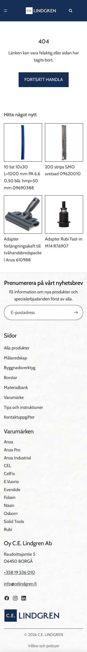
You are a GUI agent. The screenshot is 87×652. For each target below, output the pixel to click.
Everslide (12, 489)
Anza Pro (12, 450)
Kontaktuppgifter (19, 417)
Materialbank (16, 387)
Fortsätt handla (43, 79)
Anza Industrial (17, 458)
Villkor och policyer (43, 646)
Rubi (8, 529)
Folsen (9, 497)
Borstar (10, 377)
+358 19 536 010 (19, 572)
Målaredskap (15, 358)
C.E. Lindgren (50, 634)
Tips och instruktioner (23, 407)
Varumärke (14, 397)
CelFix (9, 473)
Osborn (11, 513)
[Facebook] (7, 598)
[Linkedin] (24, 598)
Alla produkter (16, 348)
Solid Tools (14, 521)
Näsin (9, 505)
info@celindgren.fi (20, 584)
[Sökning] (70, 10)
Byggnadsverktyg (19, 368)
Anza (8, 442)
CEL (7, 466)
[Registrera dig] (76, 312)
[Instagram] (15, 598)
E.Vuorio (11, 481)
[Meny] (5, 10)
